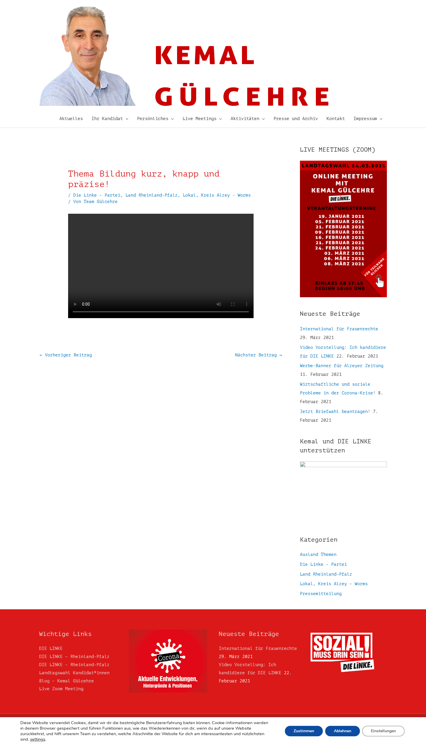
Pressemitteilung (321, 593)
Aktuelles (71, 118)
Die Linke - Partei (96, 195)
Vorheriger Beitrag (66, 355)
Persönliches (152, 118)
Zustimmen (304, 731)
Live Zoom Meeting (61, 688)
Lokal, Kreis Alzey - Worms (217, 195)
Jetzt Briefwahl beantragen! (335, 411)
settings (37, 739)
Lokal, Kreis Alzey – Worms (334, 583)
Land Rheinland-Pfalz (151, 195)
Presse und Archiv (296, 118)
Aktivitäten (245, 118)
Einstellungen (383, 731)
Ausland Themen (318, 554)
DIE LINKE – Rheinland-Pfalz (74, 656)
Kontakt (336, 118)
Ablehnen (342, 731)
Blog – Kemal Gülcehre (66, 681)
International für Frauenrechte (339, 329)
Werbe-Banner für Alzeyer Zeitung (341, 365)
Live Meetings (199, 118)
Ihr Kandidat (107, 118)
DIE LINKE (51, 648)
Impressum (365, 118)
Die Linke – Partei (323, 564)
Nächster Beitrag (258, 355)
